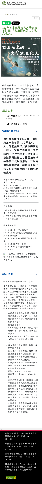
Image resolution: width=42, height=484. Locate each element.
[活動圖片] (21, 57)
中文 (36, 18)
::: (2, 14)
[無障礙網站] (10, 479)
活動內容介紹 (10, 131)
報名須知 (8, 274)
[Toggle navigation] (38, 5)
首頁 (6, 14)
